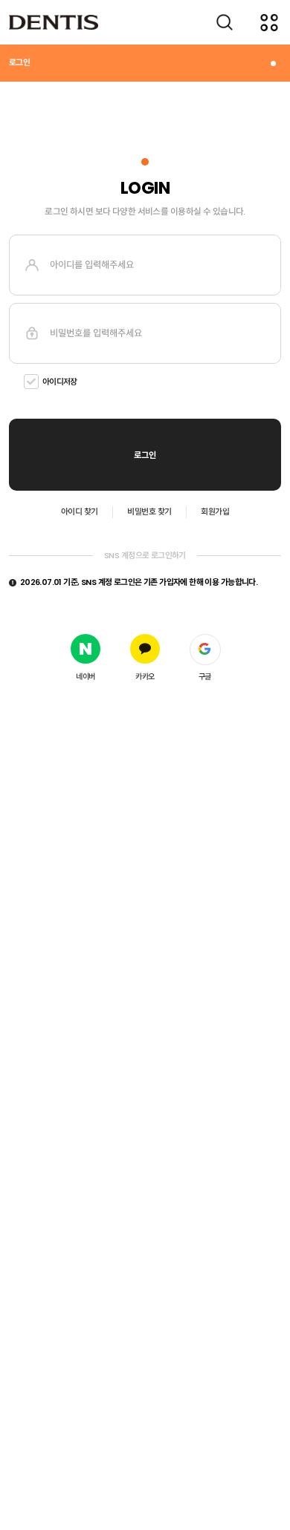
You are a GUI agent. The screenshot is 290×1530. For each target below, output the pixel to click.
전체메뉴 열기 (269, 22)
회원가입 (215, 511)
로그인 (19, 62)
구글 (205, 676)
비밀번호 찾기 (149, 511)
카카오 (144, 676)
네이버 (85, 676)
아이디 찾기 (79, 511)
